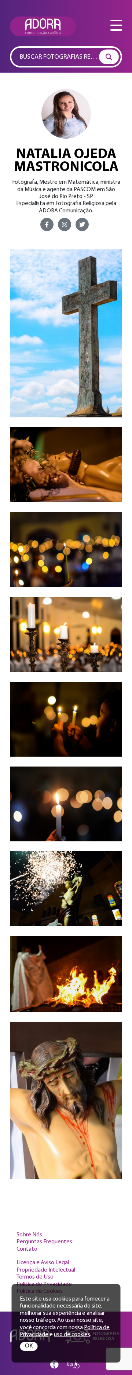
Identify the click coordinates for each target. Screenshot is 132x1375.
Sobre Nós (29, 1235)
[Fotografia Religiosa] (43, 26)
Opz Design (73, 1364)
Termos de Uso (35, 1277)
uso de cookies (72, 1335)
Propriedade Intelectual (45, 1270)
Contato (26, 1249)
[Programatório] (54, 1364)
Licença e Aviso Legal (42, 1263)
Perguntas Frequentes (44, 1242)
